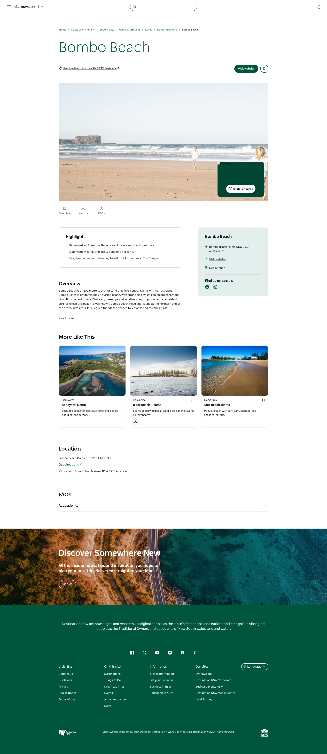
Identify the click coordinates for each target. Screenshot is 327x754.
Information (158, 666)
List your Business (161, 680)
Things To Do (112, 680)
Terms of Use (67, 699)
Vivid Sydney (204, 699)
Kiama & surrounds (129, 30)
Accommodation (115, 699)
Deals (107, 706)
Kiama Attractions (167, 30)
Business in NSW (160, 686)
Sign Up (67, 584)
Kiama (148, 30)
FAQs (101, 213)
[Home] (25, 7)
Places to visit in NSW (83, 30)
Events (108, 693)
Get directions (69, 464)
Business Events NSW (209, 686)
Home (62, 30)
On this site (112, 666)
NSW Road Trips (114, 686)
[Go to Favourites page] (318, 7)
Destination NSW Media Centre (215, 693)
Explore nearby (243, 188)
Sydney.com (204, 674)
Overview (65, 213)
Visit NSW (65, 666)
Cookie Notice (67, 693)
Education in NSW (161, 693)
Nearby (83, 213)
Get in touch (217, 268)
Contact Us (66, 674)
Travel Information (162, 674)
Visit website (246, 68)
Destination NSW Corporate (213, 680)
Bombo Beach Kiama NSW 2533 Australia (89, 68)
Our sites (202, 666)
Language (254, 666)
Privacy (63, 686)
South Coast (107, 30)
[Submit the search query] (134, 6)
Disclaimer (65, 680)
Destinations (112, 674)
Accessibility (69, 505)
